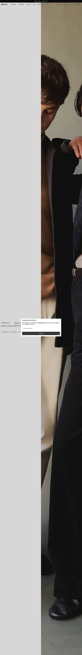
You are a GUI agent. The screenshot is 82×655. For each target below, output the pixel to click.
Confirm (41, 333)
